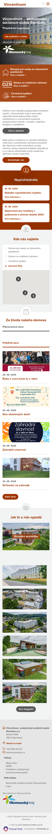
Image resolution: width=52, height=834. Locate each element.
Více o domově (16, 130)
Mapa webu (11, 763)
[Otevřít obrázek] (25, 575)
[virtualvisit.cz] (12, 829)
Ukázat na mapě (13, 743)
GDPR (8, 766)
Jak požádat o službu (16, 36)
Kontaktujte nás (16, 160)
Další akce (10, 496)
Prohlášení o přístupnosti (17, 769)
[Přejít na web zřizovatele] (26, 799)
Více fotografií (26, 709)
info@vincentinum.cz (15, 752)
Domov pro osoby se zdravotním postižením (24, 250)
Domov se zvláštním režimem (23, 256)
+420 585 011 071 (14, 749)
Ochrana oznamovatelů (17, 772)
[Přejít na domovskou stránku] (16, 4)
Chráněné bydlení (17, 261)
